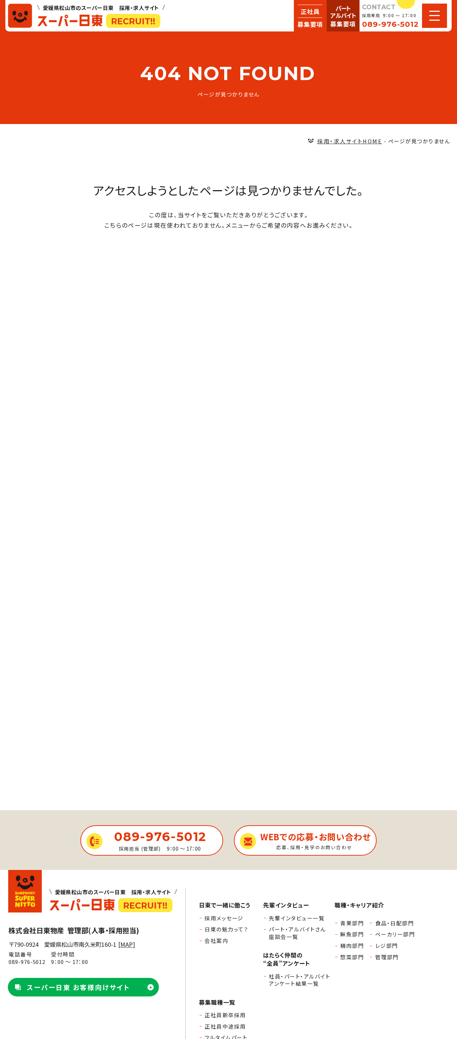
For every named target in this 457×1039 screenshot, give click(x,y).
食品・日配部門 (394, 923)
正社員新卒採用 (225, 1015)
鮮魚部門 (352, 934)
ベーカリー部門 (395, 934)
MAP (126, 944)
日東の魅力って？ (226, 929)
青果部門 (352, 923)
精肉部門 (352, 945)
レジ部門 (386, 945)
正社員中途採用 (225, 1026)
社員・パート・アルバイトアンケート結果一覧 (299, 980)
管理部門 (387, 957)
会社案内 (216, 940)
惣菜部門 (352, 957)
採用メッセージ (224, 918)
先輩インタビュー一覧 (297, 918)
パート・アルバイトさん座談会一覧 (297, 932)
